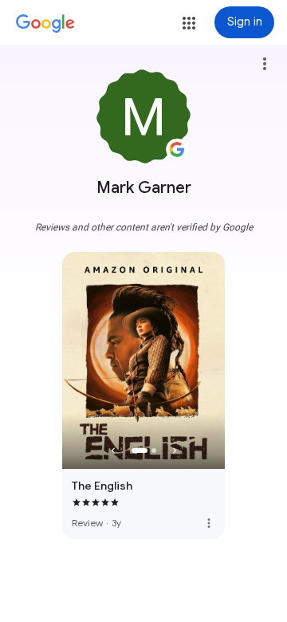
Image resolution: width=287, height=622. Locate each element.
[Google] (45, 23)
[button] (189, 23)
